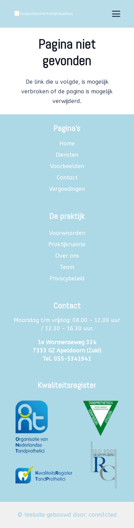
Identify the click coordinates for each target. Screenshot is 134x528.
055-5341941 (72, 358)
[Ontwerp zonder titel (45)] (67, 442)
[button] (116, 14)
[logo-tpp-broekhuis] (43, 13)
